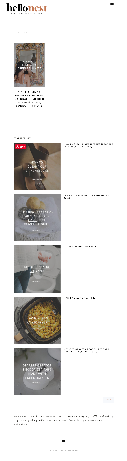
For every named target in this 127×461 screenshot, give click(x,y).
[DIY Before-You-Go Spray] (37, 269)
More (108, 399)
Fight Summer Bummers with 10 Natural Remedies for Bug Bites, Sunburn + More (29, 99)
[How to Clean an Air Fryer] (37, 321)
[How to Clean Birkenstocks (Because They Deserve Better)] (37, 167)
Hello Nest (32, 9)
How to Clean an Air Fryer (81, 298)
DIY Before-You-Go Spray (80, 246)
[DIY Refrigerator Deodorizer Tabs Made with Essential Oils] (37, 372)
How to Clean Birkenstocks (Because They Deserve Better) (88, 145)
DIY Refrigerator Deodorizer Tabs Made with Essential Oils (86, 350)
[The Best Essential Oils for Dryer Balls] (37, 218)
